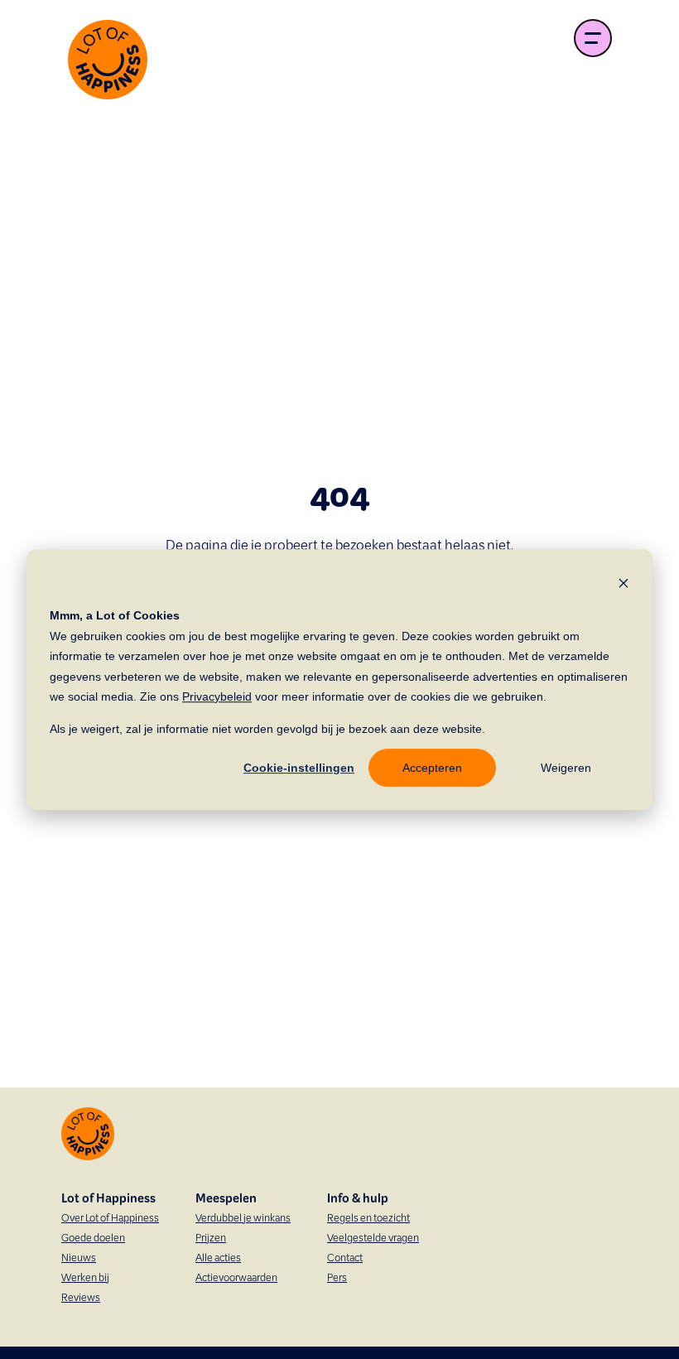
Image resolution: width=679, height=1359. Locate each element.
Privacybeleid (217, 696)
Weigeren (566, 767)
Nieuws (78, 1259)
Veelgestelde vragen (373, 1239)
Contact (345, 1259)
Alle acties (218, 1259)
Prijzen (210, 1239)
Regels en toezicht (368, 1219)
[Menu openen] (593, 38)
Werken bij (85, 1279)
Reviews (80, 1299)
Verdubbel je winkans (243, 1219)
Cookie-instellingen (298, 767)
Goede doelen (93, 1239)
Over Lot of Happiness (110, 1219)
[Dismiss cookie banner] (623, 582)
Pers (337, 1279)
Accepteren (432, 767)
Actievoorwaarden (236, 1279)
